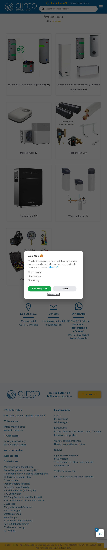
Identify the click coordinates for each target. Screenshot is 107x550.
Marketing (34, 280)
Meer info (54, 267)
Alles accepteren (40, 289)
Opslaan (64, 289)
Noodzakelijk (36, 272)
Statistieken (35, 276)
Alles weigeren (53, 294)
